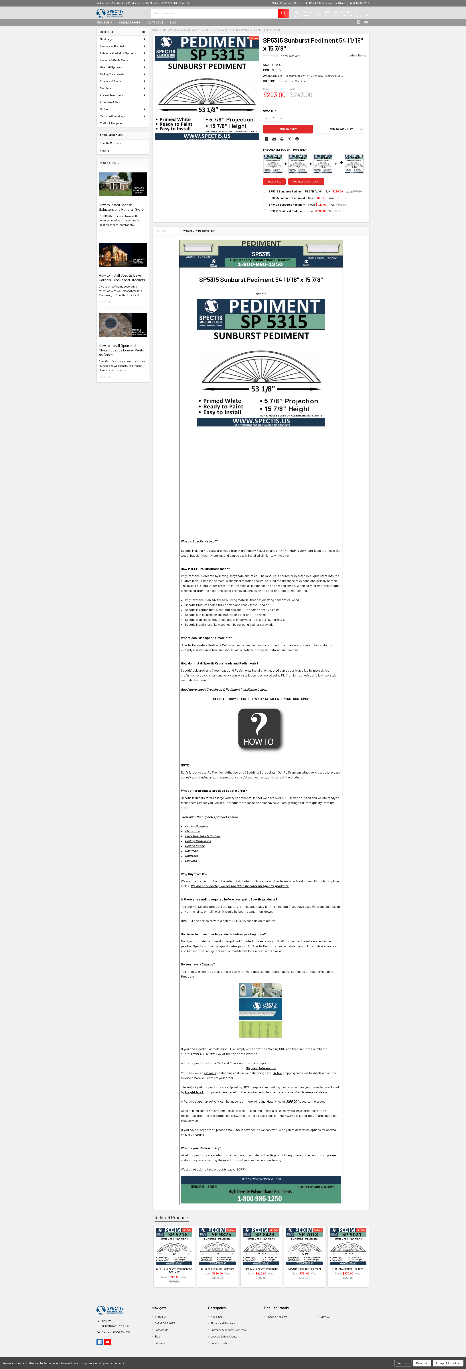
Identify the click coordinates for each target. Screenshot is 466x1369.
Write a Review (358, 55)
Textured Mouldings (112, 116)
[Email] (274, 139)
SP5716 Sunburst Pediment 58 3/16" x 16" (295, 191)
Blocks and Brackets (113, 46)
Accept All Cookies (448, 1363)
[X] (289, 139)
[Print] (282, 139)
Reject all (422, 1363)
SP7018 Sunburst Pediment (304, 1268)
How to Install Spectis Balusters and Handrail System (123, 206)
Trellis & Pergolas (111, 123)
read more (105, 231)
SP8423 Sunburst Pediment (287, 204)
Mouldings (106, 39)
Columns (191, 851)
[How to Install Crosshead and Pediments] (261, 729)
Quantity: (270, 110)
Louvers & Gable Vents (114, 60)
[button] (341, 129)
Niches (104, 109)
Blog (173, 22)
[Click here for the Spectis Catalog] (260, 1010)
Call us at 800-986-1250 (116, 1332)
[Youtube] (366, 22)
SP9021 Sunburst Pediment (287, 211)
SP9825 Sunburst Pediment (287, 198)
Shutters (105, 88)
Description (165, 231)
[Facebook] (358, 22)
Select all (274, 181)
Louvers (191, 861)
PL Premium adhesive (296, 675)
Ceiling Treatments (112, 74)
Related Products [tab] (172, 1217)
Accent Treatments (112, 95)
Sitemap (160, 1343)
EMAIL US (233, 1130)
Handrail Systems (111, 67)
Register (346, 15)
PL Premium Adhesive (222, 772)
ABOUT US (102, 22)
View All (104, 150)
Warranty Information (199, 231)
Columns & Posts (110, 81)
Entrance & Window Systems (118, 53)
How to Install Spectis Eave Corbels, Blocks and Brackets (122, 277)
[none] (207, 88)
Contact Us (155, 22)
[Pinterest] (297, 139)
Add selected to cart (306, 181)
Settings (403, 1363)
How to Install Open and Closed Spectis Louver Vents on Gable (121, 350)
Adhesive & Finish (111, 102)
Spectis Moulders (110, 143)
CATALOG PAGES (129, 22)
